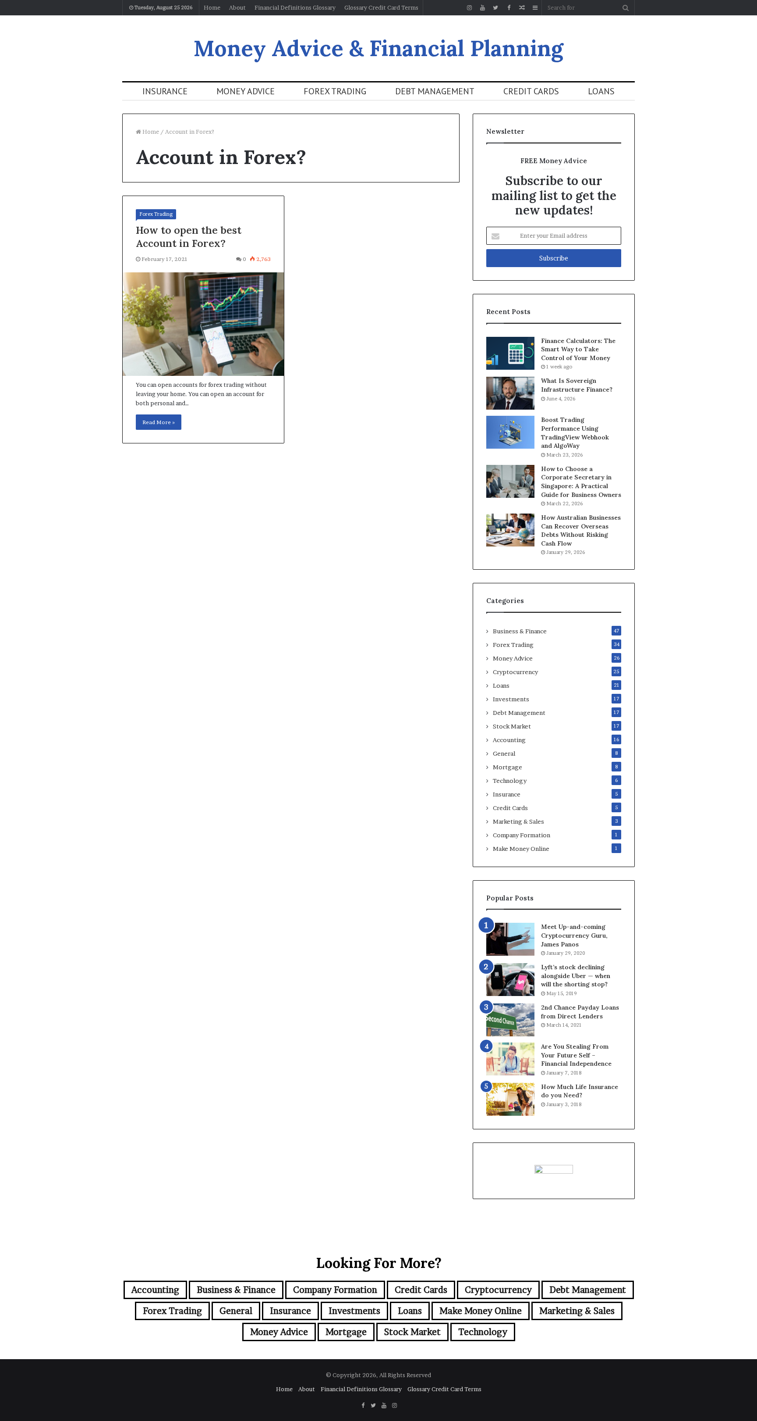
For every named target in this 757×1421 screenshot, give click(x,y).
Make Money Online (521, 848)
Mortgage (507, 767)
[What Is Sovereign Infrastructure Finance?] (510, 393)
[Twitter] (495, 7)
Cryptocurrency (515, 671)
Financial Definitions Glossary (295, 7)
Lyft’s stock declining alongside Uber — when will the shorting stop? (575, 975)
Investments (511, 699)
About (237, 7)
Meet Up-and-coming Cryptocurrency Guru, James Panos (574, 935)
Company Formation (521, 835)
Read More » (158, 422)
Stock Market (512, 726)
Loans (601, 91)
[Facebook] (508, 7)
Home (212, 7)
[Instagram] (469, 7)
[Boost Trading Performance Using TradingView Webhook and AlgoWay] (510, 432)
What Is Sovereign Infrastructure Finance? (576, 385)
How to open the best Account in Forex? (188, 237)
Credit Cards (531, 91)
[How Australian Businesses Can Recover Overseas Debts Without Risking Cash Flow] (510, 530)
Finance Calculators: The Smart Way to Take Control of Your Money (578, 349)
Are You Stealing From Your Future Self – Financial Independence (576, 1055)
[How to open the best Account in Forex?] (203, 324)
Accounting (509, 739)
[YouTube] (482, 7)
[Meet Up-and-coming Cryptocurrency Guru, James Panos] (510, 939)
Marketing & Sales (518, 821)
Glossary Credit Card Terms (381, 7)
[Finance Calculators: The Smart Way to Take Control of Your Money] (510, 353)
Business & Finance (520, 631)
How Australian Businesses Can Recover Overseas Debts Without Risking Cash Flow (581, 530)
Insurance (164, 91)
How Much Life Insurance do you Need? (579, 1091)
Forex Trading (335, 91)
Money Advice (245, 91)
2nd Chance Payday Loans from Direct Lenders (580, 1011)
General (504, 753)
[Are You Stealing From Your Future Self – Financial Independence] (510, 1059)
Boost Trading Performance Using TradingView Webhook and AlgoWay (575, 433)
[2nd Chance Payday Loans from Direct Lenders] (510, 1019)
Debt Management (434, 91)
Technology (510, 780)
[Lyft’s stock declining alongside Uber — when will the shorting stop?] (510, 979)
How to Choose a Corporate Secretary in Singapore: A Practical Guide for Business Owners (581, 482)
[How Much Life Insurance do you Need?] (510, 1099)
